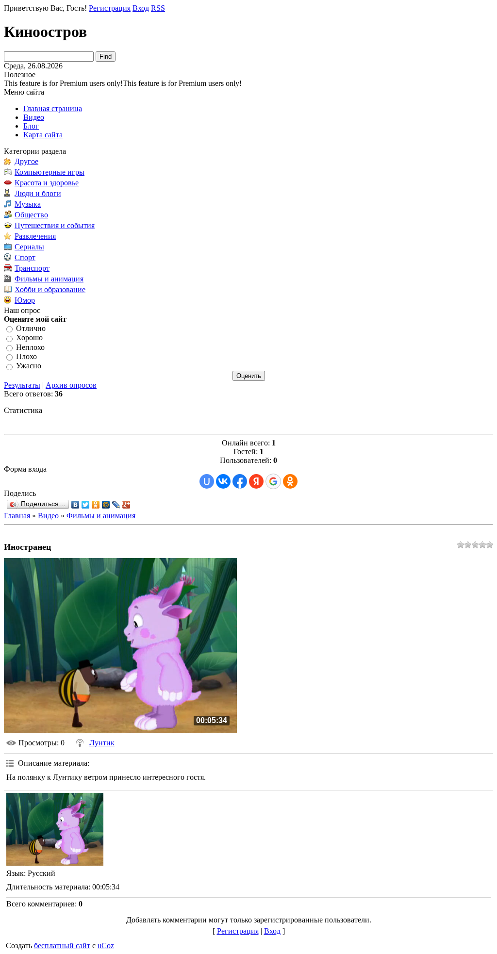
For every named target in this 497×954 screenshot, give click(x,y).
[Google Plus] (126, 504)
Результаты (22, 385)
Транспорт (32, 268)
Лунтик (102, 743)
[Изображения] (54, 829)
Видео (48, 515)
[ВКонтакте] (75, 504)
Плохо (26, 356)
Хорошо (29, 338)
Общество (31, 215)
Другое (26, 161)
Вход (141, 8)
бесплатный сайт (62, 945)
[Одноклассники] (96, 504)
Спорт (25, 257)
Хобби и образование (50, 289)
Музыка (28, 204)
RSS (158, 8)
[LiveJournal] (116, 504)
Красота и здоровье (47, 183)
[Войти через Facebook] (239, 481)
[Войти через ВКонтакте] (223, 481)
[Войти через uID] (206, 481)
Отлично (31, 328)
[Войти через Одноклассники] (290, 481)
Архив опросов (71, 385)
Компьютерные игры (49, 172)
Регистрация (110, 8)
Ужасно (28, 366)
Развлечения (35, 236)
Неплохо (30, 347)
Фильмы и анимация (49, 279)
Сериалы (29, 247)
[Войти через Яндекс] (256, 481)
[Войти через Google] (273, 481)
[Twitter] (86, 504)
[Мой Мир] (106, 504)
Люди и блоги (38, 193)
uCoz (106, 945)
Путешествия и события (55, 225)
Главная (17, 515)
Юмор (25, 300)
